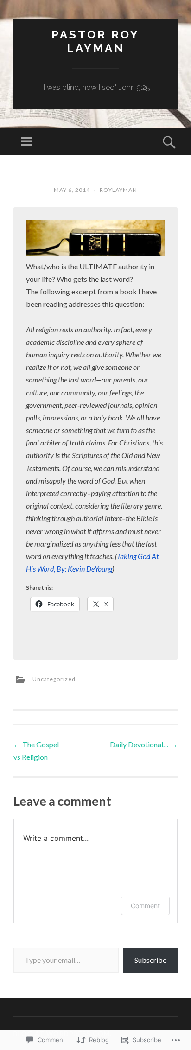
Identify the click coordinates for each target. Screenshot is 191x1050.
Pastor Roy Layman (95, 41)
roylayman (118, 189)
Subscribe (150, 959)
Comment (145, 906)
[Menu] (26, 141)
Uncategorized (54, 678)
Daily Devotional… (144, 744)
